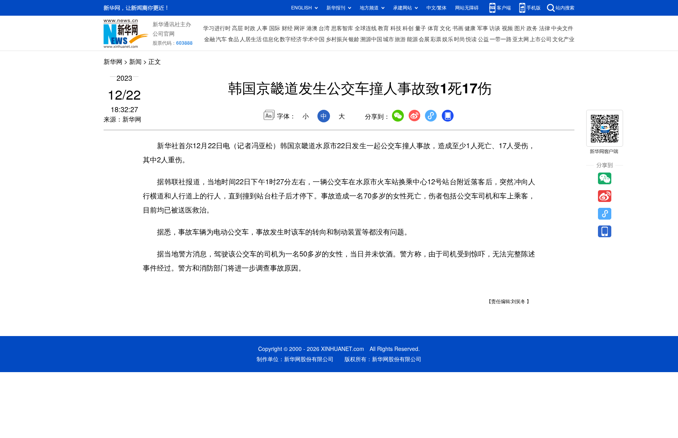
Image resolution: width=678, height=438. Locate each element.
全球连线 (366, 28)
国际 (274, 28)
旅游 (400, 39)
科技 (395, 28)
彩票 (435, 39)
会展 (424, 39)
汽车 (221, 39)
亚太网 (520, 39)
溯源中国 (371, 39)
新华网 (113, 61)
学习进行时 (217, 28)
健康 (470, 28)
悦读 (471, 39)
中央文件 (562, 28)
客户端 (504, 7)
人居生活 (251, 39)
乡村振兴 (337, 39)
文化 (445, 28)
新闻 (135, 61)
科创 (408, 28)
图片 (519, 28)
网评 (299, 28)
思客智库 (342, 28)
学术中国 (313, 39)
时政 (249, 28)
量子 (420, 28)
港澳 (311, 28)
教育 (383, 28)
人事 (262, 28)
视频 (507, 28)
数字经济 (291, 39)
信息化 (270, 39)
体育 (433, 28)
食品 (233, 39)
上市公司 (541, 39)
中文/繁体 (436, 7)
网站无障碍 (467, 7)
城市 (388, 39)
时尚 (459, 39)
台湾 (324, 28)
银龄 (353, 39)
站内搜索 (565, 7)
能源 (412, 39)
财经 (287, 28)
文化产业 (563, 39)
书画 (457, 28)
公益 (483, 39)
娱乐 (447, 39)
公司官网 (164, 33)
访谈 (494, 28)
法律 (544, 28)
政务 (532, 28)
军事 (482, 28)
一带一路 (501, 39)
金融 (209, 39)
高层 (237, 28)
